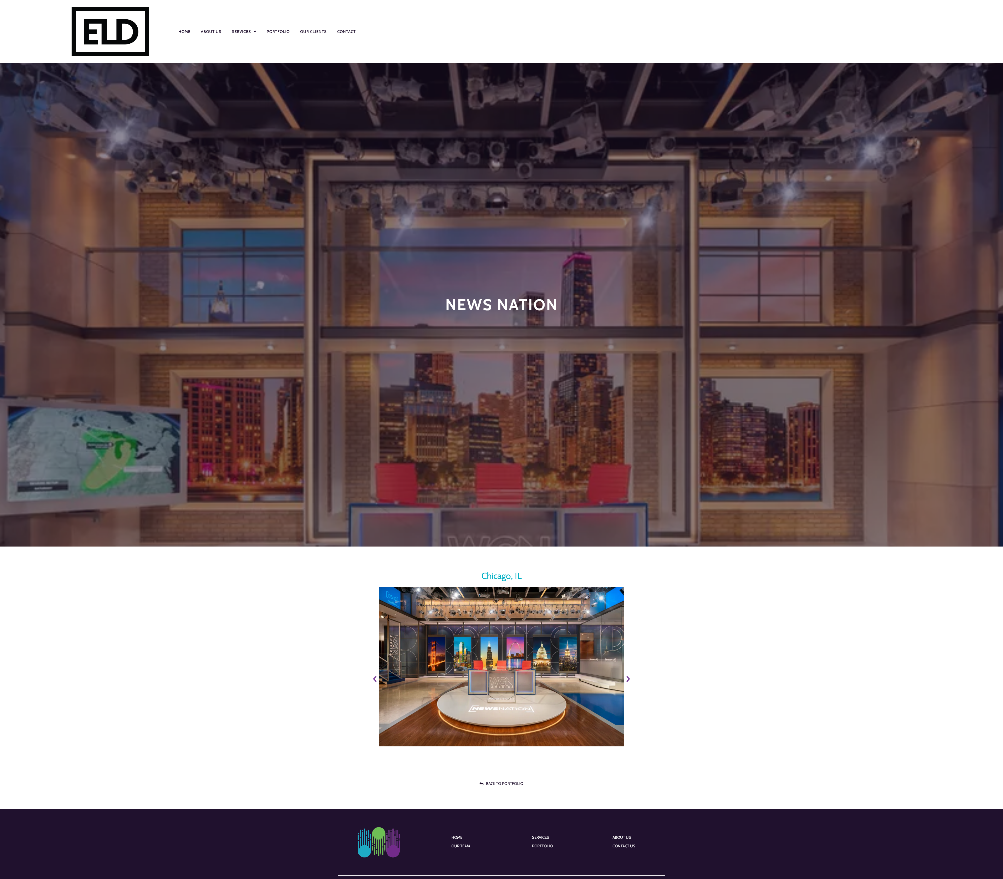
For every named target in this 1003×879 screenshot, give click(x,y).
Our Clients (313, 31)
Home (184, 31)
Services (241, 31)
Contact (346, 31)
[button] (375, 679)
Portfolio (278, 31)
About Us (211, 31)
